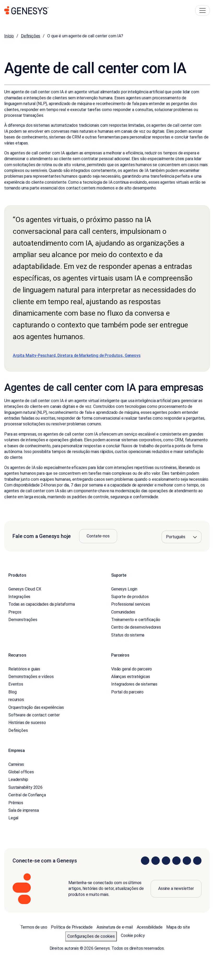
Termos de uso (33, 927)
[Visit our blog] (197, 860)
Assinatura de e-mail (115, 927)
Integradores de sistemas (134, 684)
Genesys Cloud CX (24, 589)
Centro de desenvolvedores (136, 627)
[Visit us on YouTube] (187, 860)
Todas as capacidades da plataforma (41, 604)
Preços (14, 612)
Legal (13, 817)
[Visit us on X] (166, 860)
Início (9, 35)
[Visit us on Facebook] (176, 860)
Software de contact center (34, 714)
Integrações (19, 596)
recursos (16, 699)
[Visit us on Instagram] (155, 860)
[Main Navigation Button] (202, 10)
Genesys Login (124, 589)
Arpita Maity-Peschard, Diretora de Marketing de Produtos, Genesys (77, 355)
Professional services (130, 604)
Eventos (15, 684)
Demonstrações (22, 619)
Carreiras (16, 764)
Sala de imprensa (23, 810)
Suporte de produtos (130, 596)
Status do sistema (127, 635)
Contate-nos (98, 536)
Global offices (21, 771)
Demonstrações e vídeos (31, 676)
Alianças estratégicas (130, 676)
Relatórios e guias (24, 669)
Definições (30, 35)
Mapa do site (178, 927)
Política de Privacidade (71, 927)
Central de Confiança (27, 794)
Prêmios (15, 802)
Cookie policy (133, 935)
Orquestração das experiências (36, 707)
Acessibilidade (150, 927)
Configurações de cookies (91, 936)
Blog (12, 691)
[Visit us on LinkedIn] (145, 860)
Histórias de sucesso (27, 722)
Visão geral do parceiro (131, 669)
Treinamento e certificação (135, 619)
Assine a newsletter (176, 888)
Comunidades (123, 612)
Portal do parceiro (127, 691)
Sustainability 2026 (25, 787)
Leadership (18, 779)
